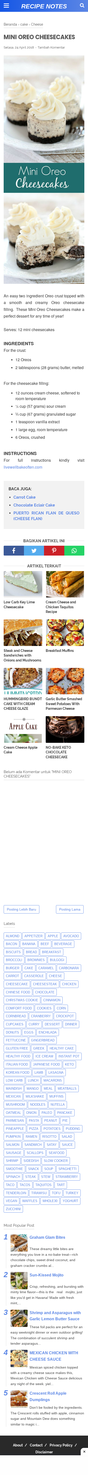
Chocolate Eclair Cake (34, 505)
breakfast (51, 952)
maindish (14, 1088)
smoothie (14, 1169)
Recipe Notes (44, 6)
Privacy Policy (61, 1445)
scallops (35, 1153)
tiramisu (39, 1193)
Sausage (14, 1153)
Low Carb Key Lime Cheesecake (19, 604)
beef (45, 944)
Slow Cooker (56, 1161)
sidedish (31, 1161)
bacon (11, 944)
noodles (37, 1104)
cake (28, 968)
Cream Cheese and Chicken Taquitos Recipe (61, 607)
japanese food (46, 1064)
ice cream (44, 1056)
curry (34, 1024)
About (18, 1445)
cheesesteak (45, 984)
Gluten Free (17, 1048)
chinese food (18, 992)
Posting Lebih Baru (21, 909)
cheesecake (17, 984)
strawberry (66, 1177)
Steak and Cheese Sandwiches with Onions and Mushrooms (22, 655)
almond (12, 936)
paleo (47, 1113)
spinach (13, 1177)
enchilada (48, 1032)
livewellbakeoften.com (23, 467)
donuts (12, 1032)
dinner (71, 1024)
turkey (72, 1193)
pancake (64, 1113)
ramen (31, 1136)
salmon (12, 1145)
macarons (53, 1080)
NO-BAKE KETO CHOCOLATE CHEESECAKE (58, 752)
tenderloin (16, 1193)
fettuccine (16, 1040)
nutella (58, 1104)
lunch (33, 1080)
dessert (52, 1024)
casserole (34, 976)
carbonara (69, 968)
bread (31, 952)
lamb (38, 1072)
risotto (49, 1136)
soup (48, 1169)
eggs (28, 1032)
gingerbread (43, 1040)
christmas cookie (22, 1000)
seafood (56, 1153)
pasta (34, 1120)
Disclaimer (44, 1452)
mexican (13, 1096)
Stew (45, 1177)
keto (69, 1064)
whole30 (50, 1201)
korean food (17, 1072)
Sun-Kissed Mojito (47, 1275)
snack (33, 1169)
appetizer (33, 936)
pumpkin (13, 1136)
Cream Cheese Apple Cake (20, 750)
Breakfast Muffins (60, 651)
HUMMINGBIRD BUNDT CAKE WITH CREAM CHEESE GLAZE (23, 704)
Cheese (55, 976)
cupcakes (14, 1024)
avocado (71, 936)
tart (61, 1185)
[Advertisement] (44, 1465)
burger (12, 968)
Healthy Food (18, 1056)
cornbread (16, 1016)
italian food (17, 1064)
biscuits (13, 952)
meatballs (67, 1088)
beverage (63, 944)
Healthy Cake (62, 1048)
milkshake (35, 1096)
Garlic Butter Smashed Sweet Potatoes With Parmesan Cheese (64, 704)
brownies (36, 960)
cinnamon (51, 1000)
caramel (46, 968)
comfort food (19, 1008)
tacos (25, 1185)
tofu (56, 1193)
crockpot (65, 1016)
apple (53, 936)
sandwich (33, 1145)
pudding (73, 1129)
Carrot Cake (24, 497)
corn (61, 1008)
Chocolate (45, 992)
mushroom (15, 1104)
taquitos (43, 1185)
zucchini (13, 1209)
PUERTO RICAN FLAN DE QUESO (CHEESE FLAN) (46, 516)
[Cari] (82, 5)
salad (67, 1136)
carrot (12, 976)
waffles (29, 1201)
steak (30, 1177)
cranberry (41, 1016)
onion (31, 1113)
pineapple (15, 1129)
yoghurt (70, 1201)
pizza (33, 1129)
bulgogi (57, 960)
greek (38, 1048)
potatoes (52, 1129)
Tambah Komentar (51, 47)
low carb (14, 1080)
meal (48, 1088)
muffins (56, 1096)
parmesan (15, 1120)
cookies (44, 1008)
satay (52, 1145)
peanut (50, 1120)
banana (28, 944)
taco (10, 1185)
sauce (67, 1145)
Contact (36, 1445)
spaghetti (67, 1169)
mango (33, 1088)
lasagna (56, 1072)
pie (65, 1120)
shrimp (12, 1161)
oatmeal (13, 1113)
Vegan (11, 1201)
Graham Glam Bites (47, 1237)
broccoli (14, 960)
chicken (69, 984)
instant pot (68, 1056)
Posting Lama (69, 909)
